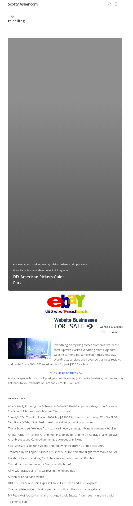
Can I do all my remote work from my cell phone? (39, 464)
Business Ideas (22, 264)
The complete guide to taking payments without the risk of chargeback (54, 489)
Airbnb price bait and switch (26, 477)
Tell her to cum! (18, 502)
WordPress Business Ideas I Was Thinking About (42, 270)
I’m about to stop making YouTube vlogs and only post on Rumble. (51, 458)
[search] (109, 4)
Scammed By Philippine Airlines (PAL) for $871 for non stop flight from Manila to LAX (63, 452)
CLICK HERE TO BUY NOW (66, 373)
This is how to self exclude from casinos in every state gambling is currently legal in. (62, 428)
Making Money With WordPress (51, 264)
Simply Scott (79, 264)
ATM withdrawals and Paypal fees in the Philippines (41, 470)
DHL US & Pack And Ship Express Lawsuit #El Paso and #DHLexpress (52, 483)
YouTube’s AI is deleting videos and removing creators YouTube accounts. (56, 446)
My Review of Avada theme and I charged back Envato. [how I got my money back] (61, 495)
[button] (123, 4)
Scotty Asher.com (23, 4)
